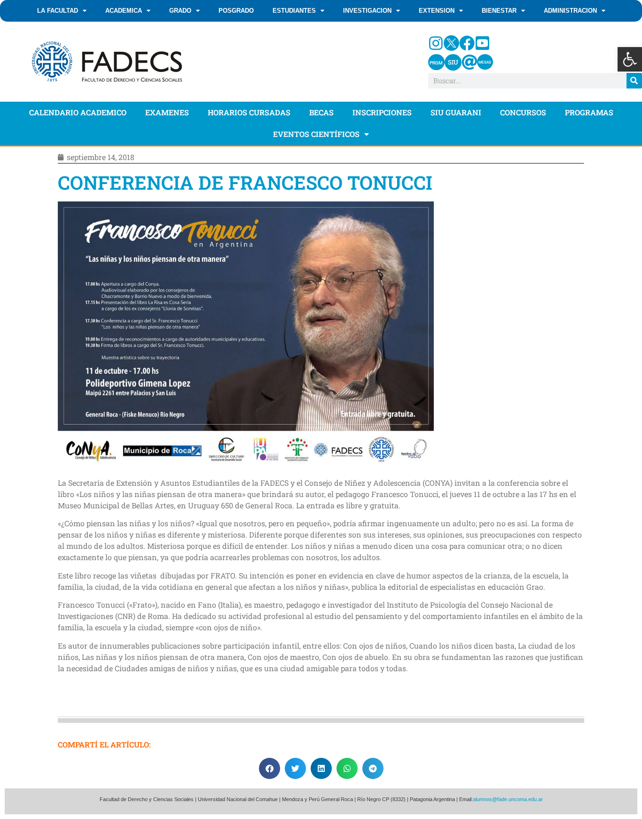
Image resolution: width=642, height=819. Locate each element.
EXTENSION (436, 10)
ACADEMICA (123, 10)
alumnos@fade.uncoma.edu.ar (508, 799)
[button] (630, 59)
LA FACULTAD (57, 10)
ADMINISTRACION (570, 10)
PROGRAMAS (589, 112)
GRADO (180, 10)
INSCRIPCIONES (382, 112)
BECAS (321, 112)
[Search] (634, 80)
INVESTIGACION (367, 10)
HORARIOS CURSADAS (249, 112)
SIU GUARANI (456, 112)
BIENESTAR (499, 10)
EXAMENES (167, 112)
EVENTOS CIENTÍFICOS (316, 134)
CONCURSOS (523, 112)
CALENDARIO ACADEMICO (77, 112)
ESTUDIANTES (294, 10)
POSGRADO (236, 10)
